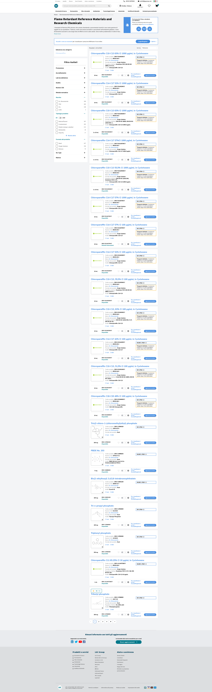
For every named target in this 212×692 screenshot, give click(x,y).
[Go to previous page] (91, 621)
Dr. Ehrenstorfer (113, 60)
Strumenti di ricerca (79, 655)
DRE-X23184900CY (119, 399)
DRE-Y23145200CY (119, 86)
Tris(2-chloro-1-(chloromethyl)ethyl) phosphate (114, 423)
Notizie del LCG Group (101, 657)
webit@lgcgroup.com (145, 1)
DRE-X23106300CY (119, 312)
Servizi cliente (120, 655)
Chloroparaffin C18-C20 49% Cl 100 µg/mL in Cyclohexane (119, 396)
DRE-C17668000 (118, 597)
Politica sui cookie (120, 687)
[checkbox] (57, 101)
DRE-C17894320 (118, 426)
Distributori (120, 662)
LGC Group (98, 655)
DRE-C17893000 (118, 536)
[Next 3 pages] (110, 621)
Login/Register (143, 41)
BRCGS (96, 669)
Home (56, 14)
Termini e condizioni (93, 687)
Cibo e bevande (78, 660)
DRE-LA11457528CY (120, 563)
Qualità (64, 1)
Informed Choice (99, 671)
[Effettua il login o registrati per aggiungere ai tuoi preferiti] (118, 75)
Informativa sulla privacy (107, 687)
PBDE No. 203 (97, 450)
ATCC (96, 666)
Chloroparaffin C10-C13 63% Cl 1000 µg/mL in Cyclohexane (119, 53)
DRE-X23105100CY (119, 369)
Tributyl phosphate (100, 594)
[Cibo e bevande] (73, 660)
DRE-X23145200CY (119, 255)
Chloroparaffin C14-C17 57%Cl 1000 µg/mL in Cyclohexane (119, 140)
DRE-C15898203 (118, 454)
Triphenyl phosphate (101, 533)
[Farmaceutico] (73, 658)
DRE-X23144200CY (119, 342)
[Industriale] (73, 666)
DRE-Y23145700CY (119, 201)
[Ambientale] (73, 662)
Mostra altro (72, 135)
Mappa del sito (121, 666)
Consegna (119, 664)
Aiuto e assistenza (89, 1)
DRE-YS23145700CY (120, 143)
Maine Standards (99, 662)
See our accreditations (148, 24)
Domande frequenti (122, 660)
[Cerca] (109, 6)
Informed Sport (99, 673)
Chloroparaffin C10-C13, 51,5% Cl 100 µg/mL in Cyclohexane (120, 366)
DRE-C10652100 (118, 482)
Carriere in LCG (99, 660)
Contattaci (99, 1)
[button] (71, 68)
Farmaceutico (77, 657)
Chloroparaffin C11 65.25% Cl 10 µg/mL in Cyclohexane (117, 560)
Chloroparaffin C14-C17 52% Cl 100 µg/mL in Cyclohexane (119, 252)
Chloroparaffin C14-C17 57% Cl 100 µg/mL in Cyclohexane (119, 224)
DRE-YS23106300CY (120, 114)
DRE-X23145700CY (119, 228)
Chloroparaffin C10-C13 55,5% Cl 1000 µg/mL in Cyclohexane (120, 167)
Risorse (71, 1)
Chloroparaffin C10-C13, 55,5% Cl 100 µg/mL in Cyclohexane (120, 279)
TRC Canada (98, 675)
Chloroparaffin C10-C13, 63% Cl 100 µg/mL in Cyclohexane (119, 309)
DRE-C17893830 (118, 509)
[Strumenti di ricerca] (73, 656)
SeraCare (97, 664)
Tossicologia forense (79, 664)
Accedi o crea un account (64, 41)
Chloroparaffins (61, 53)
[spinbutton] (125, 75)
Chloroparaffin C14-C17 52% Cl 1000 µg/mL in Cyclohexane (119, 83)
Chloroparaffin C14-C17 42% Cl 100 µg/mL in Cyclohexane (119, 339)
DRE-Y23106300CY (119, 56)
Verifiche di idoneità (79, 668)
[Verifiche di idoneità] (73, 668)
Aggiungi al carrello (150, 75)
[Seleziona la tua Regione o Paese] (155, 1)
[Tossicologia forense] (73, 664)
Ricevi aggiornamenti (127, 642)
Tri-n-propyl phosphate (102, 506)
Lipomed (97, 678)
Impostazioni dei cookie (134, 687)
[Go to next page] (114, 621)
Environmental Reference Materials (71, 14)
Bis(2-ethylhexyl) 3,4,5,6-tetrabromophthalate (113, 478)
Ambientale (77, 662)
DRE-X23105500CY (119, 282)
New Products (78, 1)
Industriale (77, 666)
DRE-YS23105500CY (120, 171)
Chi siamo (57, 1)
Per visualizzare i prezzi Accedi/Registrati (136, 75)
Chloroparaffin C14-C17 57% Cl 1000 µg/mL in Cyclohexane (119, 197)
